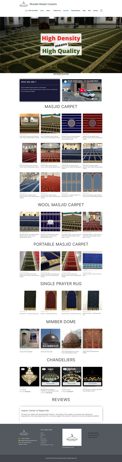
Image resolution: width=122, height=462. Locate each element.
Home (42, 10)
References (57, 10)
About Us (43, 435)
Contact (95, 10)
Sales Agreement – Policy (47, 444)
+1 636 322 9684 (24, 438)
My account (43, 439)
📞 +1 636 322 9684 (31, 10)
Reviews (66, 10)
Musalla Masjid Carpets (43, 4)
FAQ (89, 10)
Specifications (75, 10)
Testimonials (44, 441)
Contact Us (43, 443)
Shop (48, 10)
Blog (84, 10)
